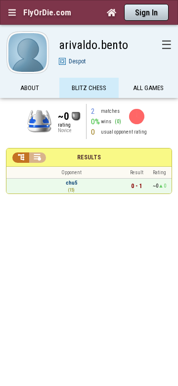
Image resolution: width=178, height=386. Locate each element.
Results (89, 157)
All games (148, 88)
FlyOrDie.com (47, 12)
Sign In (146, 12)
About (29, 88)
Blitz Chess (89, 88)
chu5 (71, 183)
